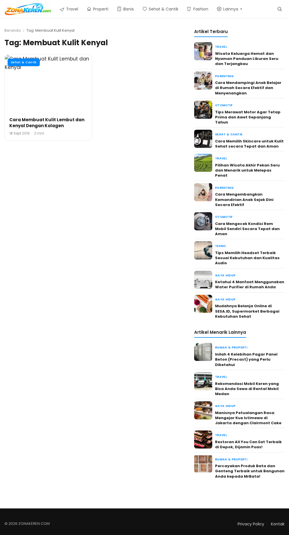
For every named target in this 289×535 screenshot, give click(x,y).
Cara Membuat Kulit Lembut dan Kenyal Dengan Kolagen (46, 123)
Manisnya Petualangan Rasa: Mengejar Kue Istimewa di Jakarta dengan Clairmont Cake (248, 418)
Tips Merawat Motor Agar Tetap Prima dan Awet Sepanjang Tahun (248, 117)
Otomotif (224, 105)
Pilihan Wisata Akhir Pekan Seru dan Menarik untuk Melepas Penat (247, 170)
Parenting (224, 76)
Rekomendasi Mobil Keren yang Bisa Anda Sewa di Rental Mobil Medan (247, 389)
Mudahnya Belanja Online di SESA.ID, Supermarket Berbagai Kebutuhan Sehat (247, 311)
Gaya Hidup (225, 275)
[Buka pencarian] (279, 9)
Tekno (220, 246)
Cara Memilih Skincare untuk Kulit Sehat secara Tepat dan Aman (249, 143)
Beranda (13, 30)
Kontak (277, 524)
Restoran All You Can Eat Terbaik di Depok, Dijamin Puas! (248, 444)
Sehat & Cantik (24, 62)
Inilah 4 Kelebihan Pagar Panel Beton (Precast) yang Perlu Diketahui (246, 359)
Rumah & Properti (231, 347)
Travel (221, 47)
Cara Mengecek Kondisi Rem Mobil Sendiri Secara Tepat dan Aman (247, 229)
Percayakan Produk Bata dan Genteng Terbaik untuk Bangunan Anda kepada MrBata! (249, 471)
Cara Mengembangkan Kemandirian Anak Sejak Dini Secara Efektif (244, 199)
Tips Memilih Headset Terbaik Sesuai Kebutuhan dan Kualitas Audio (247, 258)
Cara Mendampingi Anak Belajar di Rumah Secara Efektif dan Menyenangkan (248, 88)
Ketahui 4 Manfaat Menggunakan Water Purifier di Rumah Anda (249, 284)
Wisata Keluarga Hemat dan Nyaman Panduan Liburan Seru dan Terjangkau (246, 58)
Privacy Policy (251, 524)
